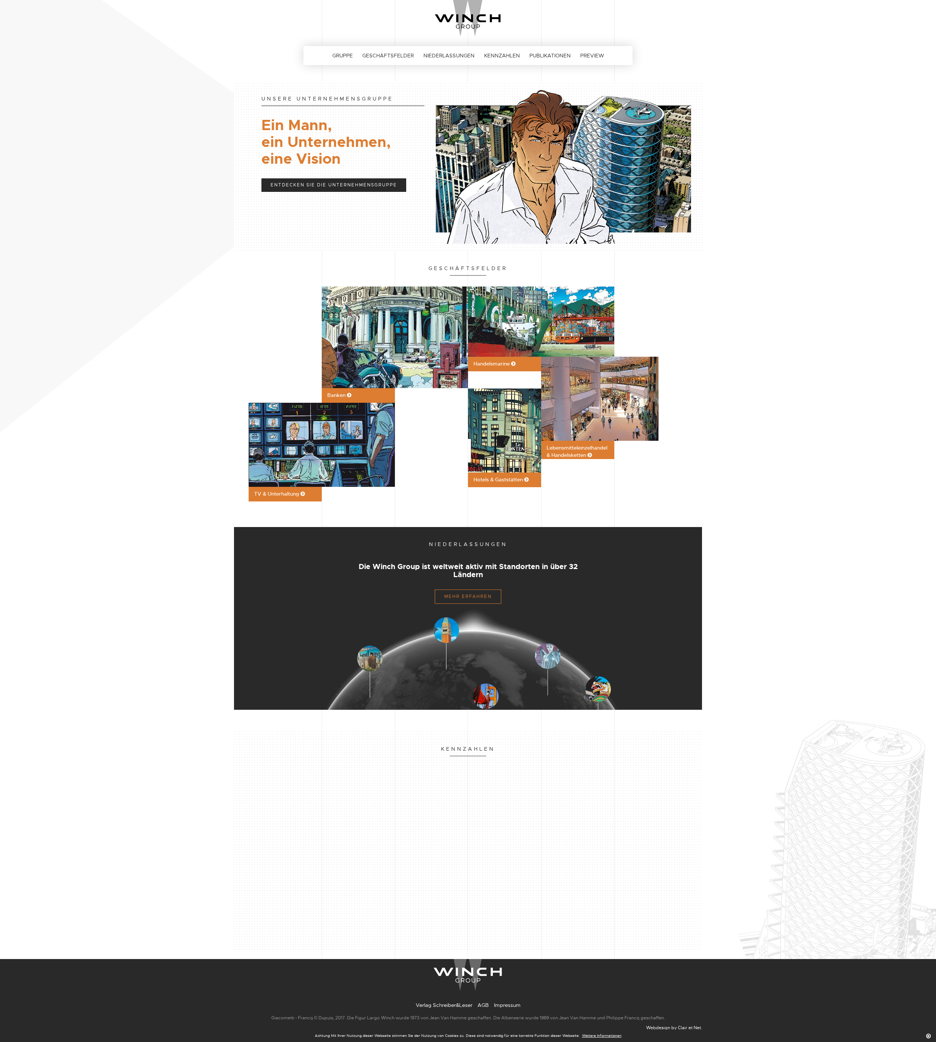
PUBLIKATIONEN (550, 55)
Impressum (507, 1005)
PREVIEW (592, 55)
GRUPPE (342, 55)
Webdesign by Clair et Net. (674, 1028)
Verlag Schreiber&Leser (444, 1005)
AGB (483, 1005)
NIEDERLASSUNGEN (449, 55)
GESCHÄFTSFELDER (388, 55)
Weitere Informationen (602, 1035)
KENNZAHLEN (502, 55)
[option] (468, 166)
